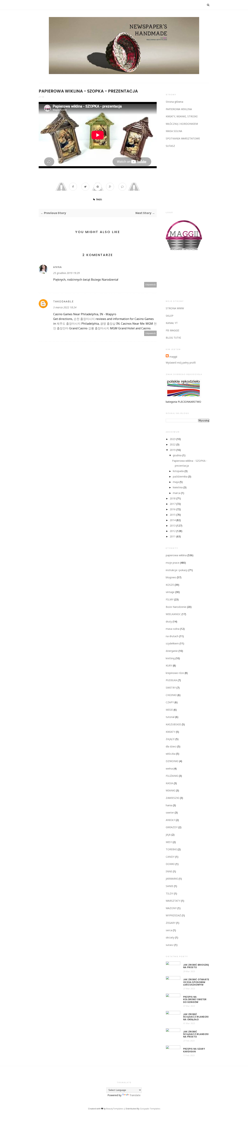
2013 (173, 525)
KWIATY (170, 731)
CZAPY (170, 702)
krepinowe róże (175, 673)
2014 (173, 520)
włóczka (170, 753)
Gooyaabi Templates (150, 1108)
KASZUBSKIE (173, 724)
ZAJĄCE (170, 739)
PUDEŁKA (171, 680)
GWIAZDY (172, 827)
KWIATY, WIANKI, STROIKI (182, 116)
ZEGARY (170, 923)
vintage (170, 592)
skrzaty (170, 937)
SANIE (169, 886)
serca (169, 930)
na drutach (172, 636)
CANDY (170, 856)
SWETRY (171, 687)
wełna (169, 768)
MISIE (169, 709)
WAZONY (171, 908)
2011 (173, 536)
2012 (173, 531)
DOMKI (170, 864)
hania (169, 805)
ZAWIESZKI (172, 798)
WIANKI (170, 790)
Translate (135, 1095)
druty (169, 621)
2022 (173, 444)
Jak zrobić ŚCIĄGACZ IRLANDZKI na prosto (196, 1034)
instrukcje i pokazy (177, 570)
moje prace (172, 562)
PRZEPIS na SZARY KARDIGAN (194, 1050)
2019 (173, 450)
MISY (169, 842)
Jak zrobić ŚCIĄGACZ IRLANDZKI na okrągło (196, 1017)
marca (176, 493)
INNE (169, 871)
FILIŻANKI (172, 775)
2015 (173, 514)
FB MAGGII (172, 330)
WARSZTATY (173, 900)
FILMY (169, 599)
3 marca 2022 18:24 (64, 307)
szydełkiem (172, 643)
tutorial (170, 717)
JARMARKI (172, 878)
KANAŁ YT (172, 323)
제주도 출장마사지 (69, 324)
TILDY (169, 893)
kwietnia (178, 487)
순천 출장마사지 (84, 319)
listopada (178, 471)
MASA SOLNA (174, 131)
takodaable (63, 301)
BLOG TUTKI (173, 337)
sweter (170, 812)
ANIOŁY (170, 820)
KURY (169, 665)
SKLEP (169, 315)
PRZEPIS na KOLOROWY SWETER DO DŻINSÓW (195, 999)
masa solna (172, 628)
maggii (173, 356)
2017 (173, 504)
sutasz (170, 945)
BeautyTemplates (114, 1108)
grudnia (177, 455)
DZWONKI (172, 761)
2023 (173, 439)
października (180, 476)
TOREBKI (171, 849)
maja (176, 482)
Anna (57, 267)
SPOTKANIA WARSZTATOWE (183, 138)
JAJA (168, 834)
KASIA (169, 783)
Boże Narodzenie (176, 607)
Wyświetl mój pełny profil (181, 362)
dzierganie (172, 651)
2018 (173, 498)
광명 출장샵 (107, 324)
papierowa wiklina (176, 555)
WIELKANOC (173, 614)
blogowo (171, 577)
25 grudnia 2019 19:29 (66, 273)
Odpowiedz (150, 284)
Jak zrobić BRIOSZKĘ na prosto (196, 966)
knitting (170, 658)
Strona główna (174, 101)
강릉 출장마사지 (98, 328)
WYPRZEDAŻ (173, 915)
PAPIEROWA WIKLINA (179, 109)
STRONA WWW (175, 308)
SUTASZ (170, 146)
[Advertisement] (193, 179)
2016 (173, 509)
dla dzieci (171, 746)
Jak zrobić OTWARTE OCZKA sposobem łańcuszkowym (196, 982)
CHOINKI (171, 695)
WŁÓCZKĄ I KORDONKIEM (182, 123)
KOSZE (170, 584)
